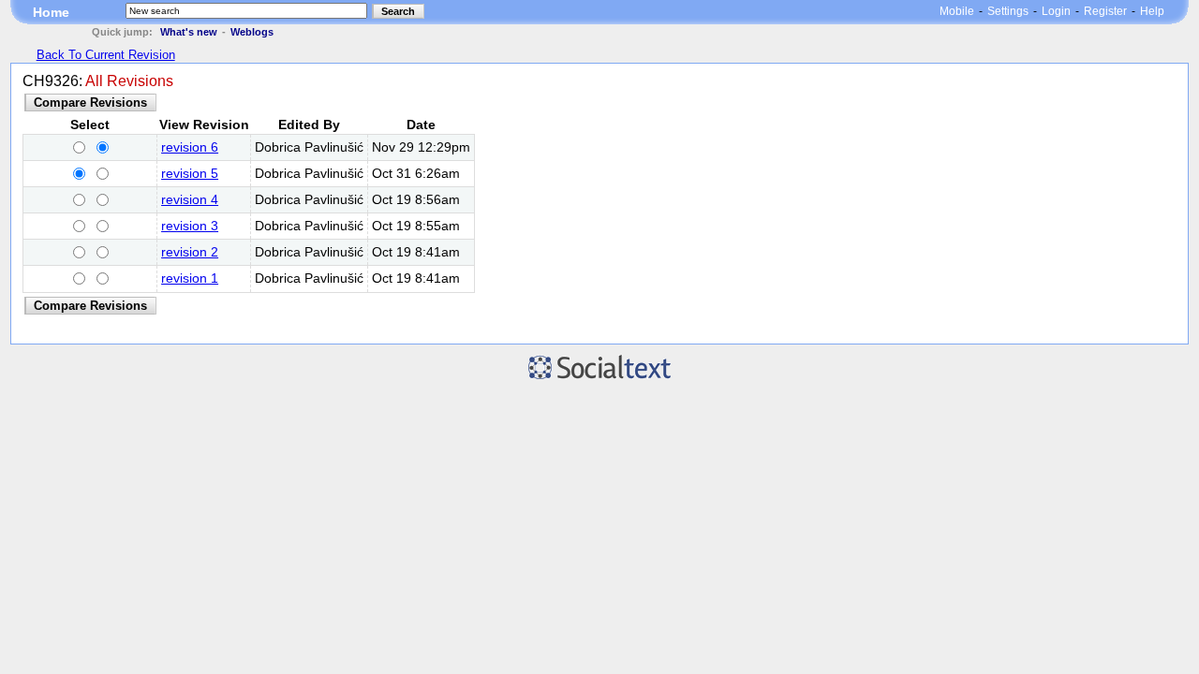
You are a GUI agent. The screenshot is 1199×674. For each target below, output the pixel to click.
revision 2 (189, 252)
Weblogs (252, 31)
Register (1105, 11)
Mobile (957, 11)
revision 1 (189, 278)
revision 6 (189, 147)
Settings (1008, 11)
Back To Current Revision (106, 55)
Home (51, 12)
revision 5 (189, 174)
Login (1056, 11)
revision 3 (189, 226)
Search (398, 11)
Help (1152, 11)
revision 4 (189, 200)
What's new (188, 31)
